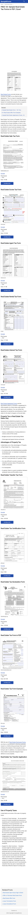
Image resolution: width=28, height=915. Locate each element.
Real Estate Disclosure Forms (17, 742)
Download (7, 183)
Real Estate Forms (6, 94)
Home (2, 4)
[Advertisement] (14, 25)
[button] (24, 1)
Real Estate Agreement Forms (9, 403)
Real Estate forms (8, 4)
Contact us (14, 910)
